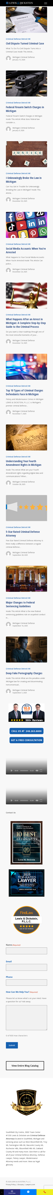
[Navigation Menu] (45, 3)
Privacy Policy (11, 1184)
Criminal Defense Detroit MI (18, 39)
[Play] (12, 770)
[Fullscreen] (41, 770)
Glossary (20, 1184)
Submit (12, 1045)
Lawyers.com (30, 1184)
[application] (26, 763)
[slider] (24, 770)
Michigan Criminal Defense (23, 57)
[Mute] (37, 770)
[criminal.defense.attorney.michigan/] (28, 1192)
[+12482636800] (45, 1192)
